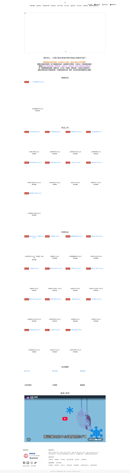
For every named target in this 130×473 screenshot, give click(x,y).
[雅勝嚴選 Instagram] (31, 463)
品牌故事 (51, 459)
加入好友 (66, 5)
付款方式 (63, 465)
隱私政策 (77, 459)
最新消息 (73, 5)
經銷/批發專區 (93, 465)
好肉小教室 (60, 5)
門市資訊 (63, 459)
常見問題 (51, 465)
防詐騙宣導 (83, 459)
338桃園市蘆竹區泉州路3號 (90, 454)
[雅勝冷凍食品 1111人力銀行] (35, 463)
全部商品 (38, 5)
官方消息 (79, 5)
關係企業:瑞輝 (70, 459)
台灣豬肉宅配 (45, 5)
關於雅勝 (32, 5)
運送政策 (57, 465)
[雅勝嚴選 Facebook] (24, 463)
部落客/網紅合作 (85, 465)
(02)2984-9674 (55, 452)
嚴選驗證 (57, 459)
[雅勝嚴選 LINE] (28, 463)
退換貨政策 (69, 465)
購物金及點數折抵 (93, 5)
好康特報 (85, 5)
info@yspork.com (94, 452)
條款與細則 (76, 465)
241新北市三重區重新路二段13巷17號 (66, 454)
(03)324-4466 (67, 452)
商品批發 (53, 5)
